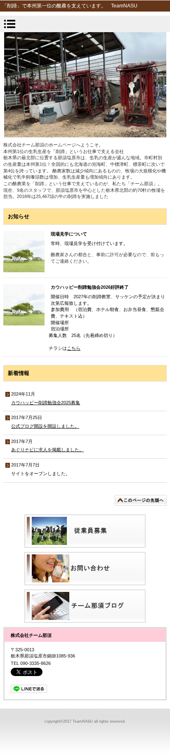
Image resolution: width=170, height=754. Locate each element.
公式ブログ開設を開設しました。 (45, 426)
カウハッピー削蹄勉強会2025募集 (45, 402)
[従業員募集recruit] (85, 531)
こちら (73, 348)
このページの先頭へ (141, 500)
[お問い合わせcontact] (85, 568)
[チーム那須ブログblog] (85, 606)
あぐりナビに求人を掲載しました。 (47, 449)
